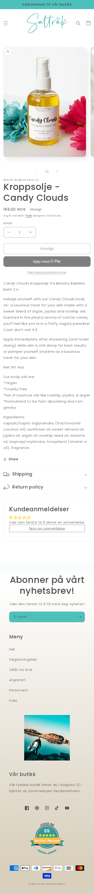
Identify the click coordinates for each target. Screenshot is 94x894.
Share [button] (13, 459)
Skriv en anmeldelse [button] (47, 528)
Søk (12, 649)
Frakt (29, 215)
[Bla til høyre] (57, 171)
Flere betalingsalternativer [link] (47, 272)
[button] (6, 23)
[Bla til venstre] (37, 171)
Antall (7, 223)
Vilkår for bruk (21, 669)
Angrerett (17, 680)
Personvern (18, 690)
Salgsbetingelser (23, 659)
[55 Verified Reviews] (47, 856)
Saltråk (41, 884)
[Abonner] (80, 617)
